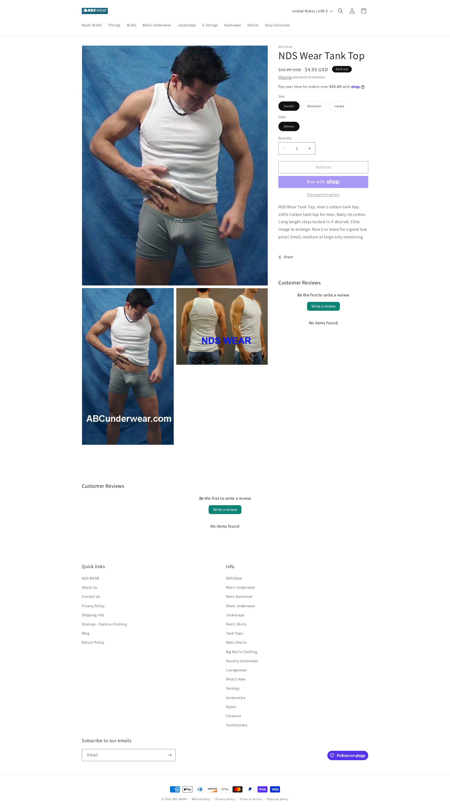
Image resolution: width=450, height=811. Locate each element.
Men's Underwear (240, 587)
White (291, 127)
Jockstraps (235, 615)
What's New (236, 679)
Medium (317, 107)
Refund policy (201, 799)
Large (342, 107)
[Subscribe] (169, 755)
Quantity (284, 138)
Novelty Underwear (242, 660)
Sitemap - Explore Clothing (104, 624)
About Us (89, 587)
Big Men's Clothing (241, 651)
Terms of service (250, 799)
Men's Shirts (236, 624)
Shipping (285, 77)
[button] (340, 11)
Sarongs (233, 688)
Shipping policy (277, 799)
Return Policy (93, 642)
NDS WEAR (90, 578)
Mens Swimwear (239, 596)
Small (291, 107)
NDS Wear (234, 578)
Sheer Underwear (240, 605)
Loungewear (236, 670)
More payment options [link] (323, 194)
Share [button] (288, 256)
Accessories (236, 697)
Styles (231, 706)
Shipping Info (93, 615)
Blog (85, 633)
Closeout (233, 716)
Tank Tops (234, 633)
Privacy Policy (93, 605)
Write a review (323, 306)
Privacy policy (225, 799)
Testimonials (236, 725)
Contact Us (91, 596)
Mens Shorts (236, 642)
